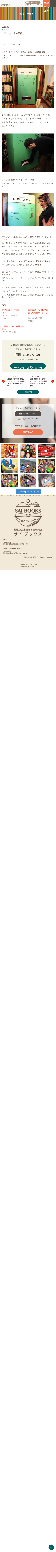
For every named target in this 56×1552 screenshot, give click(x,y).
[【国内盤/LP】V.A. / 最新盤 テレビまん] (9, 471)
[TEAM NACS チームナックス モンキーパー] (28, 452)
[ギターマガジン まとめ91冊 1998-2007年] (46, 452)
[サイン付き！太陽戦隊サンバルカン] (28, 471)
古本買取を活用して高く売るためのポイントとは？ (39, 313)
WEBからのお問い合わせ (28, 366)
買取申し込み (28, 432)
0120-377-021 (34, 2)
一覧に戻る (28, 392)
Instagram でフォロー (30, 502)
